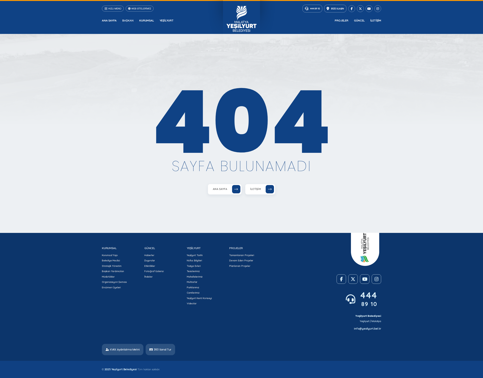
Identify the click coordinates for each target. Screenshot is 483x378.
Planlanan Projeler (239, 265)
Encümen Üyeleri (111, 287)
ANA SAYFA (109, 20)
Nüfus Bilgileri (194, 260)
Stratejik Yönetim (112, 265)
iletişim (375, 20)
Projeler (341, 20)
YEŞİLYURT (167, 20)
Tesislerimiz (193, 271)
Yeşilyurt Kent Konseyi (199, 298)
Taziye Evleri (194, 265)
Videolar (191, 303)
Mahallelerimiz (194, 276)
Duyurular (149, 260)
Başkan (128, 20)
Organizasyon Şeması (114, 281)
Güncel (359, 20)
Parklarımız (193, 287)
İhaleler (148, 276)
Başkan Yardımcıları (113, 271)
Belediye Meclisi (111, 260)
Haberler (149, 255)
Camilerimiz (193, 292)
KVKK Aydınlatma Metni (125, 349)
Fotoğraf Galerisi (154, 271)
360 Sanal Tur (162, 349)
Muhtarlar (192, 281)
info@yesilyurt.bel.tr (367, 328)
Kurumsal (146, 20)
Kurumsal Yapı (110, 255)
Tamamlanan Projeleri (241, 255)
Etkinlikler (149, 265)
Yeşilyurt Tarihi (195, 255)
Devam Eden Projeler (241, 260)
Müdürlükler (108, 276)
